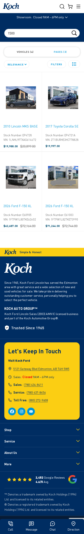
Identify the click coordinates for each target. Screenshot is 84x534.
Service (9, 441)
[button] (74, 64)
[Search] (74, 33)
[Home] (11, 6)
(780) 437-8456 (36, 392)
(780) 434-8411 (33, 385)
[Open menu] (78, 6)
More (7, 464)
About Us (10, 453)
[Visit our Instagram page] (21, 411)
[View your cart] (70, 6)
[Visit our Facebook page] (12, 411)
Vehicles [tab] (25, 51)
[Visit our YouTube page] (31, 411)
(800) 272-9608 (38, 400)
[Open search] (62, 6)
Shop (7, 430)
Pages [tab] (60, 51)
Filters (56, 64)
